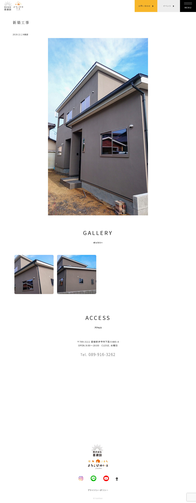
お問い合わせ (144, 6)
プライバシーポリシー (98, 490)
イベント (167, 6)
